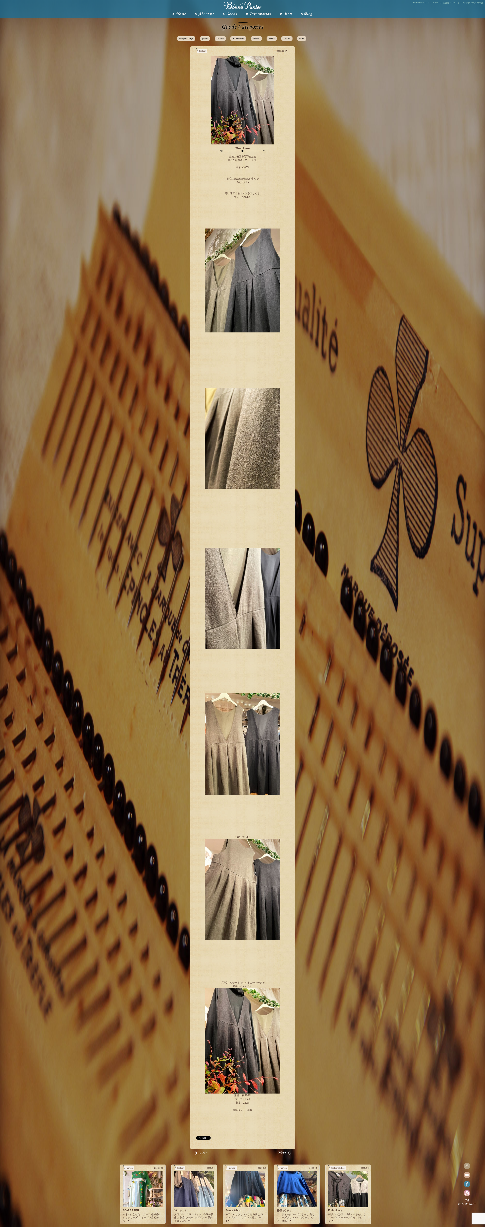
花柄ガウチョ (284, 1210)
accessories (238, 38)
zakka (272, 38)
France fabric (233, 1210)
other (301, 38)
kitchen (287, 38)
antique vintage (186, 38)
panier (205, 38)
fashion (220, 38)
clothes (256, 38)
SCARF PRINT (131, 1210)
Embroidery (335, 1210)
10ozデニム (180, 1210)
